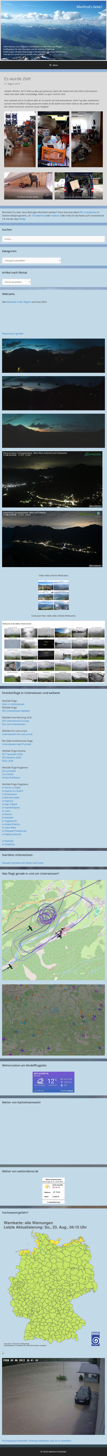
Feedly (22, 218)
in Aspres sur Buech (12, 790)
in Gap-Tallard (9, 804)
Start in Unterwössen (13, 704)
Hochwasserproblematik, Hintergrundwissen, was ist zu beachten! (36, 1440)
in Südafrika (8, 844)
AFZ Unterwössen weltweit (16, 710)
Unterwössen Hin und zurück (17, 734)
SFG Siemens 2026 (11, 757)
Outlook (55, 215)
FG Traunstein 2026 (12, 754)
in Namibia (7, 840)
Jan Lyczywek (9, 770)
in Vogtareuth (9, 820)
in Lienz (6, 810)
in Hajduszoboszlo (11, 834)
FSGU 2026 (7, 760)
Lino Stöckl (8, 774)
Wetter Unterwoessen (53, 1179)
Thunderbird (38, 215)
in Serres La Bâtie (11, 787)
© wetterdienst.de (53, 1202)
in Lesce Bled (9, 827)
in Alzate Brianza (11, 824)
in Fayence (7, 800)
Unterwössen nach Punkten (16, 744)
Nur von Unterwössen (13, 724)
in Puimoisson (9, 794)
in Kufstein (7, 817)
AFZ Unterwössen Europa (15, 720)
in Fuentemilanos (11, 807)
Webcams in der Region (18, 301)
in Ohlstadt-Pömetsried (14, 830)
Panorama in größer (13, 333)
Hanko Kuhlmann (11, 777)
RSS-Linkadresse (88, 212)
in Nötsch (7, 814)
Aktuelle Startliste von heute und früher (23, 862)
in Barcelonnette (11, 797)
